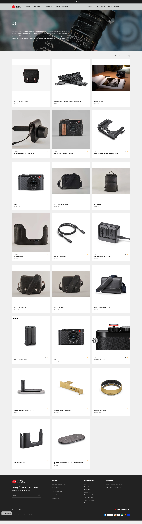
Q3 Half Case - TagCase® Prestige (63, 153)
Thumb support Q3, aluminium (62, 410)
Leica (55, 99)
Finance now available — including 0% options (71, 1)
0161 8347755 (57, 498)
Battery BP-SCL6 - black (20, 359)
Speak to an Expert (113, 6)
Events (96, 6)
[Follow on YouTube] (20, 509)
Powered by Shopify (30, 514)
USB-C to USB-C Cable (60, 256)
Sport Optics (48, 6)
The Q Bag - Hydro (59, 307)
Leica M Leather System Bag (102, 307)
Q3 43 (15, 204)
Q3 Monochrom (98, 101)
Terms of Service (88, 497)
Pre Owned (37, 6)
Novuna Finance (88, 486)
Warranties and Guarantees (91, 494)
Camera (28, 6)
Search (86, 484)
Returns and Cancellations (90, 502)
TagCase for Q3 (18, 256)
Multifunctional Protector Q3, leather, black (106, 153)
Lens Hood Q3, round (100, 410)
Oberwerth (16, 99)
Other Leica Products (62, 6)
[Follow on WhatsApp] (24, 509)
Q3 (55, 359)
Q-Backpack (97, 204)
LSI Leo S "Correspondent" (61, 204)
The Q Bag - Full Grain (20, 307)
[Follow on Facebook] (13, 509)
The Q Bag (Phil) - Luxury (21, 101)
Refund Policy (87, 492)
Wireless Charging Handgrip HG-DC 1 (24, 410)
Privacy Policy (87, 489)
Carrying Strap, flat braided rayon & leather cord (67, 101)
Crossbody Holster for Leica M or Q (24, 153)
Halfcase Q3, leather (20, 462)
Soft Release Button (99, 359)
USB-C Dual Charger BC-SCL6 (102, 256)
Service (103, 6)
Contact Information (89, 500)
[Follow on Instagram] (17, 509)
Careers (89, 6)
